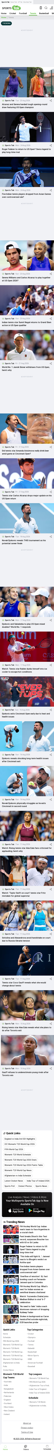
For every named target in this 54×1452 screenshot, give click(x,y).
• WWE (29, 1359)
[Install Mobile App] (40, 7)
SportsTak (5, 2)
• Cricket (30, 1334)
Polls (5, 1366)
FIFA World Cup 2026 (11, 1341)
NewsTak (13, 2)
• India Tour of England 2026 (37, 1389)
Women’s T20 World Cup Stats (12, 1352)
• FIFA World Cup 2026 (37, 1382)
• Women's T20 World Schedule (37, 1402)
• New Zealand (9, 1411)
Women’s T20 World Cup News (12, 1359)
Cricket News (8, 1370)
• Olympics (31, 1337)
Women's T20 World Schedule (11, 1348)
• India (5, 1385)
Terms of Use (27, 1432)
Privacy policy (27, 1428)
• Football (30, 1341)
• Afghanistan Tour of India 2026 (39, 1386)
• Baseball (31, 1366)
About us (27, 1423)
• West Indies (8, 1407)
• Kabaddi (30, 1348)
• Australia (7, 1382)
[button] (6, 23)
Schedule (7, 1337)
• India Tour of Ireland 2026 (39, 1393)
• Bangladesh (8, 1389)
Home (3, 13)
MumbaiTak (27, 2)
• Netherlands (8, 1393)
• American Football (35, 1363)
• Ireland (6, 1414)
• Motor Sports (33, 1356)
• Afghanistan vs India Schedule (37, 1406)
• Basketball (32, 1352)
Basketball (44, 13)
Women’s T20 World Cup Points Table (12, 1356)
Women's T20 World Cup (12, 1345)
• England (7, 1400)
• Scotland (7, 1403)
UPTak (20, 2)
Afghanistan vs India (11, 1363)
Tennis (33, 13)
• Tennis (30, 1345)
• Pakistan (7, 1396)
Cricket (12, 13)
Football (23, 13)
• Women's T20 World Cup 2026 (39, 1378)
